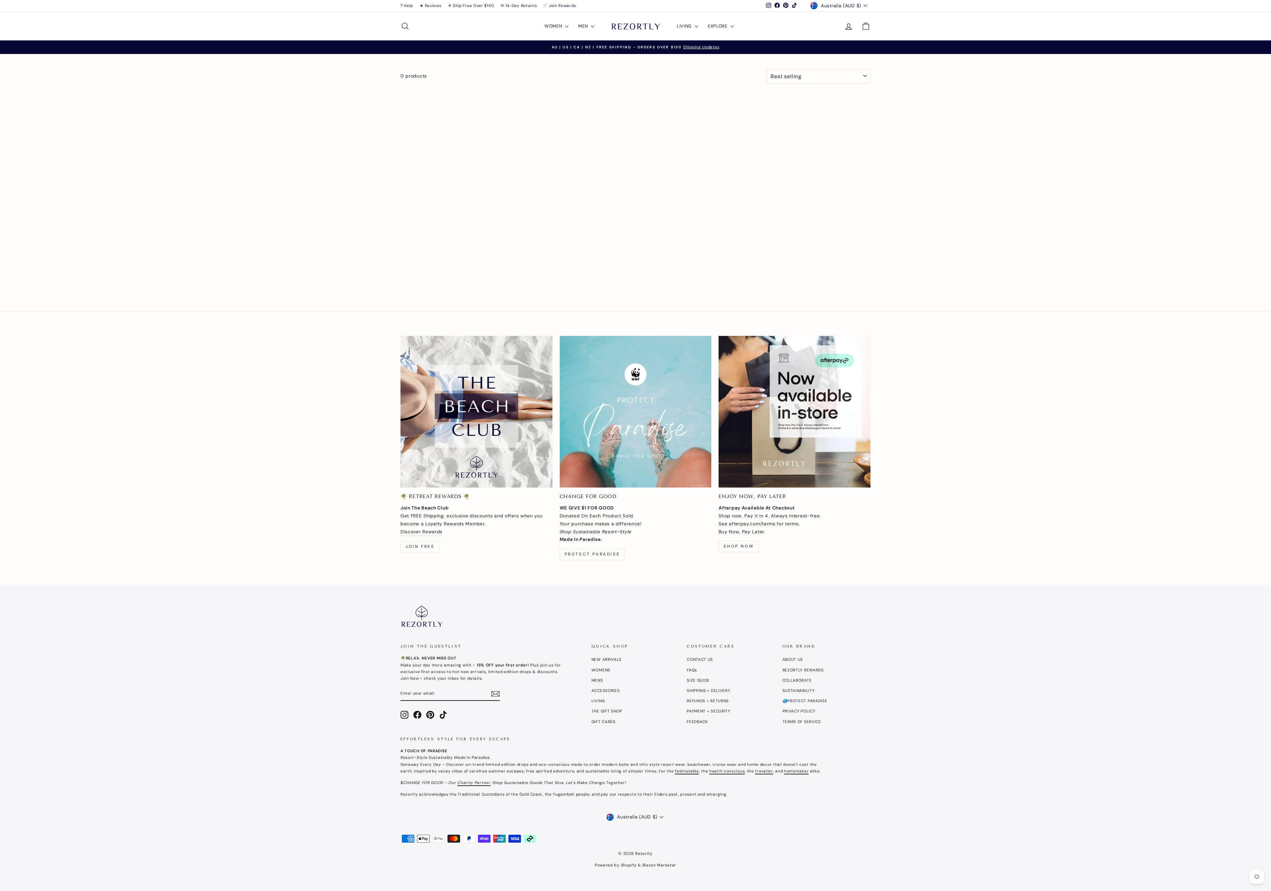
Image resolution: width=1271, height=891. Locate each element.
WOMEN (553, 26)
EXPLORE (718, 26)
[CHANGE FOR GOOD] (636, 412)
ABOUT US (792, 659)
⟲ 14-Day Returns (518, 5)
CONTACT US (700, 659)
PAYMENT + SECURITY (708, 711)
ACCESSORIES (605, 690)
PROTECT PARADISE (592, 554)
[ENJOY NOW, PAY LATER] (795, 412)
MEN (583, 26)
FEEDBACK (697, 721)
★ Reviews (430, 5)
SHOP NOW (739, 546)
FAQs (692, 670)
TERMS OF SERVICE (801, 721)
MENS (597, 680)
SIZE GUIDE (698, 680)
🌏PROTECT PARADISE (804, 701)
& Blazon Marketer (657, 865)
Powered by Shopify (616, 865)
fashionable (687, 771)
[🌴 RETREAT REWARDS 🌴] (476, 412)
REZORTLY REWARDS (803, 670)
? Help (406, 5)
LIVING (685, 26)
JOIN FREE (420, 546)
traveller (764, 771)
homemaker (796, 771)
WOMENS (600, 670)
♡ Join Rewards (559, 5)
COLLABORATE (797, 680)
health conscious (727, 771)
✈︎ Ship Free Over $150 (471, 5)
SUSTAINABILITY (798, 690)
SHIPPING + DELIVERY (708, 690)
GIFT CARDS (603, 721)
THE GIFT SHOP (606, 711)
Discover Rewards (421, 532)
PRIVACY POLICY (799, 711)
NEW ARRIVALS (606, 659)
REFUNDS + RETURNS (708, 701)
